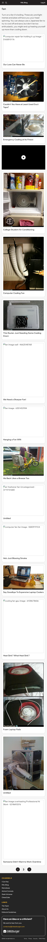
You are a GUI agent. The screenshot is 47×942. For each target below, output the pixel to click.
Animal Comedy (7, 891)
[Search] (6, 2)
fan (12, 15)
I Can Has (5, 882)
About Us (5, 909)
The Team (5, 906)
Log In (43, 3)
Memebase (6, 888)
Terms (25, 938)
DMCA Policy (42, 938)
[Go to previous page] (18, 869)
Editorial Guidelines (9, 912)
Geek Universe (7, 894)
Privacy (30, 938)
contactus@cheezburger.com (14, 927)
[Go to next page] (29, 869)
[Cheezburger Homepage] (23, 932)
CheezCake (6, 897)
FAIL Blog (24, 3)
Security (35, 938)
